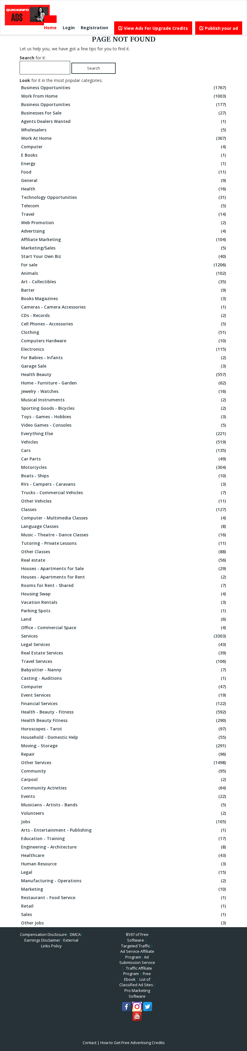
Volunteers (123, 813)
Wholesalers (123, 130)
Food (123, 172)
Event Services (123, 695)
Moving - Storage (123, 745)
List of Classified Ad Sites (136, 982)
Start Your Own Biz (123, 256)
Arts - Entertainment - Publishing (123, 830)
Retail (123, 906)
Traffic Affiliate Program (137, 971)
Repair (123, 754)
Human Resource (123, 864)
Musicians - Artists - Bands (123, 805)
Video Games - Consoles (123, 425)
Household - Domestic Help (123, 737)
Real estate (123, 560)
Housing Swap (123, 594)
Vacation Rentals (123, 602)
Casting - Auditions (123, 678)
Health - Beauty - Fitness (123, 712)
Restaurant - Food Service (123, 897)
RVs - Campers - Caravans (123, 484)
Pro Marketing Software (137, 993)
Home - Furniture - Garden (123, 383)
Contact (89, 1042)
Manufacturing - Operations (123, 880)
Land (123, 619)
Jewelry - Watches (123, 391)
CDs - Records (123, 315)
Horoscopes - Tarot (123, 729)
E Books (123, 155)
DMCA (75, 934)
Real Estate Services (123, 653)
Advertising (123, 231)
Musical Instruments (123, 400)
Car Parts (123, 459)
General (123, 180)
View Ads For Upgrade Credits (155, 28)
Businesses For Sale (123, 113)
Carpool (123, 779)
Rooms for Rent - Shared (123, 585)
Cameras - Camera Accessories (123, 307)
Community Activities (123, 788)
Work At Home (123, 138)
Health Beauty (123, 374)
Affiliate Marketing (123, 239)
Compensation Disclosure (43, 934)
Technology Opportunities (123, 197)
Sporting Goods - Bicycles (123, 408)
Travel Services (123, 661)
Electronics (123, 349)
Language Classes (123, 526)
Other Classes (123, 551)
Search (93, 68)
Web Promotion (123, 222)
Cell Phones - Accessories (123, 324)
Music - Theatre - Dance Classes (123, 535)
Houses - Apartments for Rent (123, 577)
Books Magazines (123, 298)
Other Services (123, 762)
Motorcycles (123, 467)
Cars (123, 450)
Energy (123, 163)
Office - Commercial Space (123, 627)
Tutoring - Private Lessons (123, 543)
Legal (123, 872)
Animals (123, 273)
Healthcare (123, 855)
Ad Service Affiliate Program (137, 954)
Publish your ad (221, 28)
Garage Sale (123, 366)
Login (69, 27)
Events (123, 796)
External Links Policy (59, 943)
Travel (123, 214)
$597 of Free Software (137, 937)
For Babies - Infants (123, 357)
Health (123, 189)
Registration (94, 27)
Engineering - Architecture (123, 847)
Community (123, 771)
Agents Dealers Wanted (123, 121)
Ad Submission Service (137, 959)
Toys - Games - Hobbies (123, 416)
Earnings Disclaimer (42, 940)
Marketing (123, 889)
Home (50, 27)
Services (123, 636)
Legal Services (123, 644)
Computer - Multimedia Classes (123, 518)
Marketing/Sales (123, 248)
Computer (123, 146)
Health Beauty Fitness (123, 720)
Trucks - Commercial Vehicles (123, 492)
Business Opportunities (123, 87)
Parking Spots (123, 610)
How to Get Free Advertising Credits (132, 1042)
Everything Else (123, 433)
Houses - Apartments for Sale (123, 568)
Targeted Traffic (135, 946)
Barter (123, 290)
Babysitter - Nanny (123, 670)
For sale (123, 265)
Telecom (123, 206)
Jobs (123, 821)
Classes (123, 509)
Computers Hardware (123, 341)
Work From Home (123, 96)
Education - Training (123, 838)
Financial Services (123, 703)
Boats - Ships (123, 475)
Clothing (123, 332)
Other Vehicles (123, 501)
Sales (123, 914)
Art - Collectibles (123, 281)
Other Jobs (123, 923)
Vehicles (123, 442)
